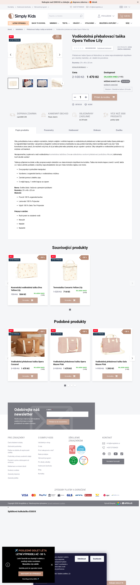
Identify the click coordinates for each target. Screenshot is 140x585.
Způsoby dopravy (14, 474)
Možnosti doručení (111, 85)
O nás (40, 446)
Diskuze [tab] (97, 130)
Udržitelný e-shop (44, 442)
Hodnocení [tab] (73, 130)
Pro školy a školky (44, 462)
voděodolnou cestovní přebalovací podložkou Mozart (92, 154)
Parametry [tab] (49, 130)
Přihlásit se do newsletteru (58, 422)
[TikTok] (121, 453)
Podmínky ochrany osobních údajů (19, 456)
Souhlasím (97, 559)
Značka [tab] (119, 130)
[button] (70, 309)
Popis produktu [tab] (22, 130)
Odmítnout (82, 559)
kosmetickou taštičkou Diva (59, 154)
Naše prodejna (43, 454)
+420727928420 (112, 447)
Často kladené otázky (15, 442)
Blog (39, 470)
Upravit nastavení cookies (56, 503)
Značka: (124, 49)
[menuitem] (18, 23)
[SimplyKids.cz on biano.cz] (72, 450)
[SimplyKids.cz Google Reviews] (83, 461)
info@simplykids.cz (113, 443)
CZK (125, 7)
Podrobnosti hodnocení (104, 48)
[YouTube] (115, 453)
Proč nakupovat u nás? (46, 450)
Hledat (81, 16)
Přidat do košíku (102, 97)
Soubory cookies (13, 470)
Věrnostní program (40, 7)
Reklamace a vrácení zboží (17, 466)
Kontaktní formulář (113, 461)
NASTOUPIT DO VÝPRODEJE (31, 574)
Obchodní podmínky (14, 446)
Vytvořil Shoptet (109, 503)
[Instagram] (109, 453)
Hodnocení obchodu (24, 7)
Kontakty (11, 7)
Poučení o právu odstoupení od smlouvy (18, 461)
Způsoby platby (13, 478)
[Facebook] (104, 453)
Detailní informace (79, 67)
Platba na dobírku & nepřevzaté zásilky (18, 451)
